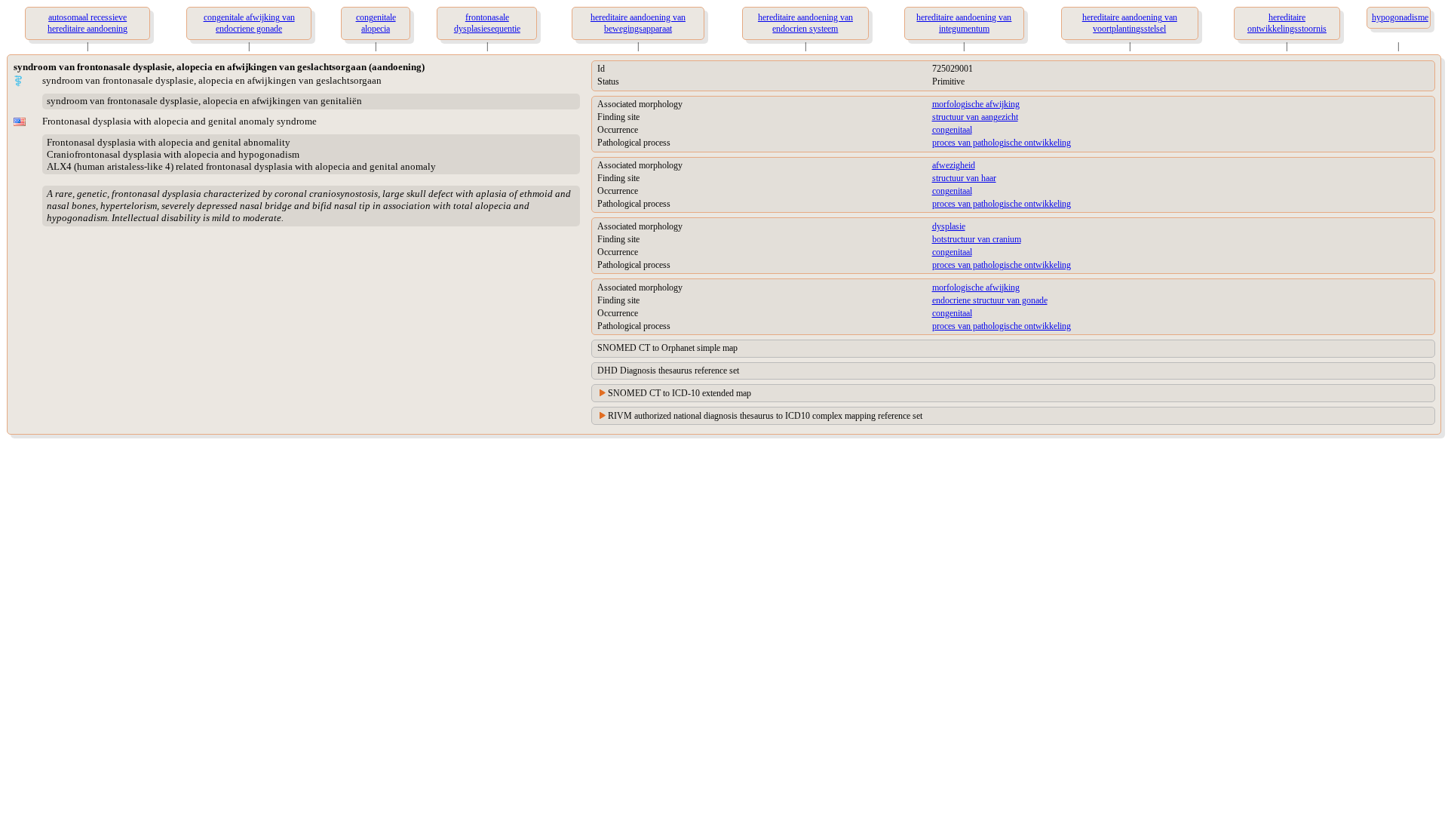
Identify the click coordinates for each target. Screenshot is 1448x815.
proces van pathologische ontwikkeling (1001, 142)
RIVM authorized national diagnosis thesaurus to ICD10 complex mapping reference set (765, 416)
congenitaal (952, 130)
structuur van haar (964, 178)
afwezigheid (953, 165)
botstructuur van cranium (976, 239)
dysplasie (948, 226)
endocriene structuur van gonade (990, 300)
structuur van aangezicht (975, 117)
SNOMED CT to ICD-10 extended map (679, 393)
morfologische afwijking (976, 104)
